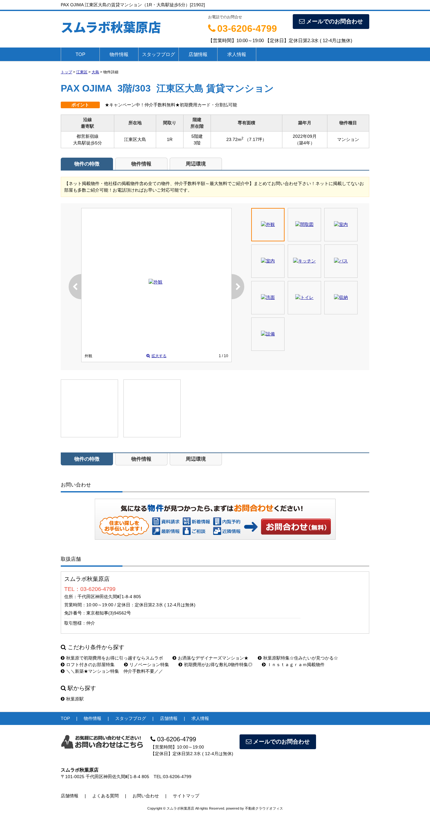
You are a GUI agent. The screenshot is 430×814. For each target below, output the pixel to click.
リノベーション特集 (149, 664)
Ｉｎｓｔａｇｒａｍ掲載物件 (296, 664)
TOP (80, 54)
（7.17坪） (256, 139)
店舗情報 (198, 54)
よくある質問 (105, 795)
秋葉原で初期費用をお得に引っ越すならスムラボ (114, 657)
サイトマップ (186, 795)
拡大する (159, 356)
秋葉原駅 (75, 698)
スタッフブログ (158, 54)
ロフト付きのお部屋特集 (90, 664)
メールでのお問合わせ (334, 21)
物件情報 (119, 54)
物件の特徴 (86, 163)
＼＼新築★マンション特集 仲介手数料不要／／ (114, 671)
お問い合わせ (296, 526)
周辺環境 (196, 163)
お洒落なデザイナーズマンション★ (213, 657)
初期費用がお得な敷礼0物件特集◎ (218, 664)
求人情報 (236, 54)
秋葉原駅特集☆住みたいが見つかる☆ (300, 657)
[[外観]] (155, 281)
